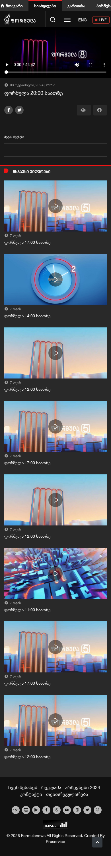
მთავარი (14, 5)
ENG (82, 20)
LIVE (103, 20)
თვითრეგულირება (67, 794)
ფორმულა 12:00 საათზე (27, 389)
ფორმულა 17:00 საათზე (27, 242)
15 (16, 809)
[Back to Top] (97, 842)
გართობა (76, 5)
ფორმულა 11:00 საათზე (27, 609)
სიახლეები (45, 5)
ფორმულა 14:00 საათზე (27, 316)
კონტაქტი (31, 794)
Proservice (55, 841)
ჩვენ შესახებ (22, 787)
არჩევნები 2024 (82, 787)
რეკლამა (51, 787)
